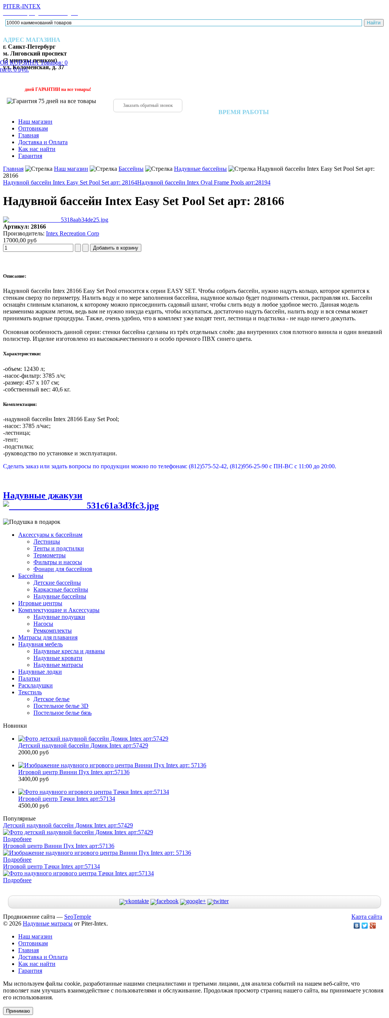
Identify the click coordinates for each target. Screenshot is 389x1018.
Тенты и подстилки (58, 548)
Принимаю (18, 1011)
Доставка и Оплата (43, 142)
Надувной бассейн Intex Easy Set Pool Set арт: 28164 (70, 182)
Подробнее (17, 839)
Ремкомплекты (52, 630)
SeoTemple (77, 916)
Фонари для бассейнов (62, 569)
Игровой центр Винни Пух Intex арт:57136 (74, 772)
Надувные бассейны (200, 168)
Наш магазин (35, 121)
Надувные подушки (59, 617)
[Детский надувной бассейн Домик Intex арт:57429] (93, 738)
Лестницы (46, 541)
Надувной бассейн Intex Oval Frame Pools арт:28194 (203, 182)
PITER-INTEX (40, 9)
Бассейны (131, 168)
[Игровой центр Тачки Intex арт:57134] (93, 792)
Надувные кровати (57, 658)
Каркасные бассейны (60, 589)
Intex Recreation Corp (72, 233)
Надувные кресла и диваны (69, 651)
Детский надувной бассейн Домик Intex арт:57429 (83, 745)
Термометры (49, 555)
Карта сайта (366, 916)
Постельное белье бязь (62, 712)
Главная (28, 135)
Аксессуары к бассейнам (50, 534)
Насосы (43, 623)
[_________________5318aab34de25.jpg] (55, 219)
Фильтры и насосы (57, 562)
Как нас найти (36, 149)
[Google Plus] (373, 926)
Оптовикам (33, 128)
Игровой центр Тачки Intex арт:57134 (66, 798)
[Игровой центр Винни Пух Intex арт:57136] (112, 765)
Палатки (29, 678)
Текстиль (30, 692)
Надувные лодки (40, 671)
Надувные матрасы (58, 665)
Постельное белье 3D (61, 706)
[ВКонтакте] (357, 926)
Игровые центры (40, 603)
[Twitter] (365, 926)
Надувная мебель (40, 644)
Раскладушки (35, 685)
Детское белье (51, 699)
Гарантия (30, 156)
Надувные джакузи (42, 495)
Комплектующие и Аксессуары (59, 610)
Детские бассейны (57, 582)
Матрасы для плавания (47, 637)
